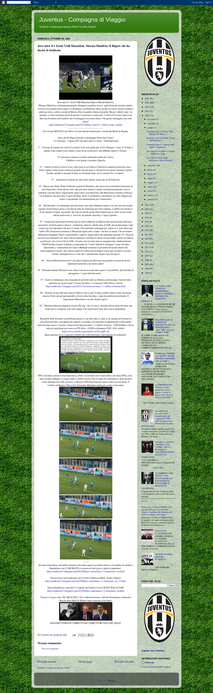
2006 (147, 268)
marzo (150, 191)
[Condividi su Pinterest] (92, 635)
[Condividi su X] (86, 635)
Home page (85, 661)
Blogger (111, 680)
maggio (150, 182)
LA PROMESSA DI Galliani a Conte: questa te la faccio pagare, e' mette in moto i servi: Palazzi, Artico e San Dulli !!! (164, 391)
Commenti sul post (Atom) (58, 667)
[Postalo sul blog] (83, 635)
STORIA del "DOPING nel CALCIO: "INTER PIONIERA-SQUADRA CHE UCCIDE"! (165, 357)
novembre (151, 123)
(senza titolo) (160, 530)
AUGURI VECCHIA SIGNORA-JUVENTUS (164, 557)
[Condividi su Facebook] (89, 635)
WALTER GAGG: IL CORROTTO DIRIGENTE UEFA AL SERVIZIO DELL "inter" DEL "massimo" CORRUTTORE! (165, 326)
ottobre (150, 127)
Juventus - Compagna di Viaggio (82, 19)
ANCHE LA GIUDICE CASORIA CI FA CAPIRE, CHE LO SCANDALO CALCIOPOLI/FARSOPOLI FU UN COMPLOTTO (158, 450)
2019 (147, 213)
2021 (147, 204)
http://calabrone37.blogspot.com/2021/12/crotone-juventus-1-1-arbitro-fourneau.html (85, 286)
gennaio (151, 199)
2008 (147, 260)
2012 (147, 243)
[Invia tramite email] (79, 635)
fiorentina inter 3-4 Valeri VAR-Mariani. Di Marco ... (160, 132)
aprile (150, 186)
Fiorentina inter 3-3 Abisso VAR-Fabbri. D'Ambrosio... (160, 146)
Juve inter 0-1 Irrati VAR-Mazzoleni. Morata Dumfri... (160, 159)
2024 (147, 107)
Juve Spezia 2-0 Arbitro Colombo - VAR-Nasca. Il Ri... (161, 152)
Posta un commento (50, 648)
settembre (151, 165)
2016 (147, 226)
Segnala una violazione (153, 650)
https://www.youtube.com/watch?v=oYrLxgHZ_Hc (85, 331)
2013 (147, 238)
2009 (147, 255)
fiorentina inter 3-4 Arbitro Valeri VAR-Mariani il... (161, 139)
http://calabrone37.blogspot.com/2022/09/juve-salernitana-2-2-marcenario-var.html (85, 571)
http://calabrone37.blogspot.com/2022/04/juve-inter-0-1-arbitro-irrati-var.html (85, 124)
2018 (147, 217)
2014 (147, 234)
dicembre (151, 119)
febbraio (151, 195)
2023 (147, 111)
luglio (150, 174)
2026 (147, 98)
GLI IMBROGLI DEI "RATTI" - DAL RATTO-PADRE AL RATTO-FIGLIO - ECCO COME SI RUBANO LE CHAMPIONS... (157, 481)
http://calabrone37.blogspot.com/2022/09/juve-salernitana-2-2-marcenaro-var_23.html (85, 581)
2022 (147, 115)
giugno (150, 178)
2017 (147, 221)
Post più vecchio (124, 661)
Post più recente (46, 661)
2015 (147, 230)
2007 (147, 264)
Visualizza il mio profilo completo (156, 666)
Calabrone (149, 662)
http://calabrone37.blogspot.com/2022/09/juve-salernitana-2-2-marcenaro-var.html (85, 590)
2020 (147, 209)
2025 (147, 102)
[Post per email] (74, 634)
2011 (147, 247)
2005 (147, 272)
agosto (150, 169)
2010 (147, 251)
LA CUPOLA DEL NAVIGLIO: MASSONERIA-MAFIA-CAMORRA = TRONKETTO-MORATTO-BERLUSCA (157, 294)
